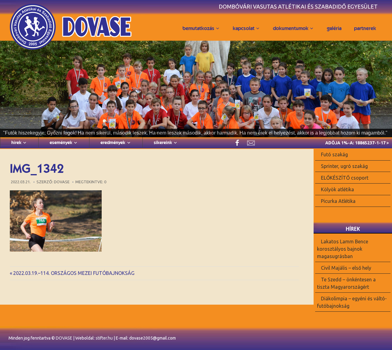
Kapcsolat (243, 28)
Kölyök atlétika (337, 189)
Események (61, 142)
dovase (62, 182)
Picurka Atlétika (338, 201)
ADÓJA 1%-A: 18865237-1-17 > (357, 142)
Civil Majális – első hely (346, 268)
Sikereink (163, 142)
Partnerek (365, 28)
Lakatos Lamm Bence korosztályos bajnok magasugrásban (342, 249)
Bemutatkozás (198, 28)
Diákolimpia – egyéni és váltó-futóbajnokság (352, 301)
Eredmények (112, 142)
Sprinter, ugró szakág (344, 166)
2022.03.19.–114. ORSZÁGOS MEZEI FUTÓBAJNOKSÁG (73, 273)
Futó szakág (334, 154)
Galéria (334, 28)
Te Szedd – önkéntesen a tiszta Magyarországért (346, 283)
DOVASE (64, 338)
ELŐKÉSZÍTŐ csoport (344, 178)
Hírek (16, 142)
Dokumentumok (290, 28)
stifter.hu (104, 338)
